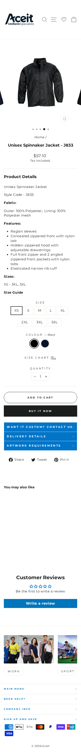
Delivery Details (26, 436)
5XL (55, 322)
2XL (24, 322)
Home (39, 137)
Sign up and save (20, 719)
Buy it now (40, 411)
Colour (40, 334)
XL (63, 310)
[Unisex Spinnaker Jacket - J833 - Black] (6, 549)
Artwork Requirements (34, 445)
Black (34, 343)
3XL (39, 322)
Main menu (14, 688)
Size (40, 302)
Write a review (40, 603)
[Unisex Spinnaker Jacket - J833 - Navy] (11, 549)
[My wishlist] (64, 20)
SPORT (68, 671)
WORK (14, 671)
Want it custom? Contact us (40, 427)
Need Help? (15, 698)
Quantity (40, 368)
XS (16, 310)
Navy (45, 343)
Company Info (17, 709)
